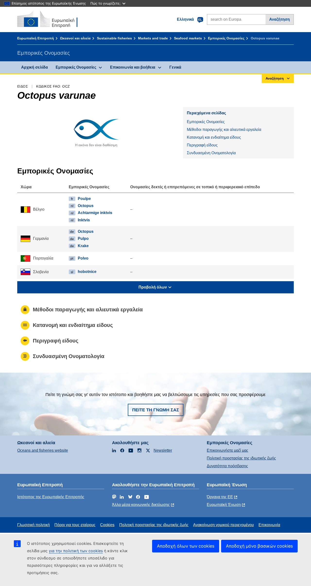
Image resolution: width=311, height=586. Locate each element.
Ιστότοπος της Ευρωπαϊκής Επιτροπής (50, 497)
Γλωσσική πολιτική (33, 525)
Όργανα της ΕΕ (220, 497)
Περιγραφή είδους (202, 145)
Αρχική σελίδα (34, 67)
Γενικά (175, 67)
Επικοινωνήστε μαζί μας (227, 450)
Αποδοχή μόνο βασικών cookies (259, 546)
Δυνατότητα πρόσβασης (227, 466)
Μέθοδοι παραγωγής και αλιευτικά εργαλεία (224, 129)
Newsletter (163, 450)
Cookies (107, 525)
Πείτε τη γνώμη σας (155, 409)
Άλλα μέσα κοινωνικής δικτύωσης (141, 505)
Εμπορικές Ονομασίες (226, 38)
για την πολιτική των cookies (76, 550)
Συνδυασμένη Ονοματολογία (211, 153)
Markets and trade (153, 38)
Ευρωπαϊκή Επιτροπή (35, 38)
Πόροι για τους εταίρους (74, 525)
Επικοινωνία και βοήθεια (132, 67)
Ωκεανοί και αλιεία (75, 38)
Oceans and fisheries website (42, 450)
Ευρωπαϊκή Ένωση (224, 505)
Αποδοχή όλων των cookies (185, 546)
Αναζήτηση (279, 19)
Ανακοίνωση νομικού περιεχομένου (223, 525)
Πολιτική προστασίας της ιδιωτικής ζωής (241, 458)
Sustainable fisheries (114, 38)
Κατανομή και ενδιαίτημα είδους (214, 137)
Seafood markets (188, 38)
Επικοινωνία (269, 525)
